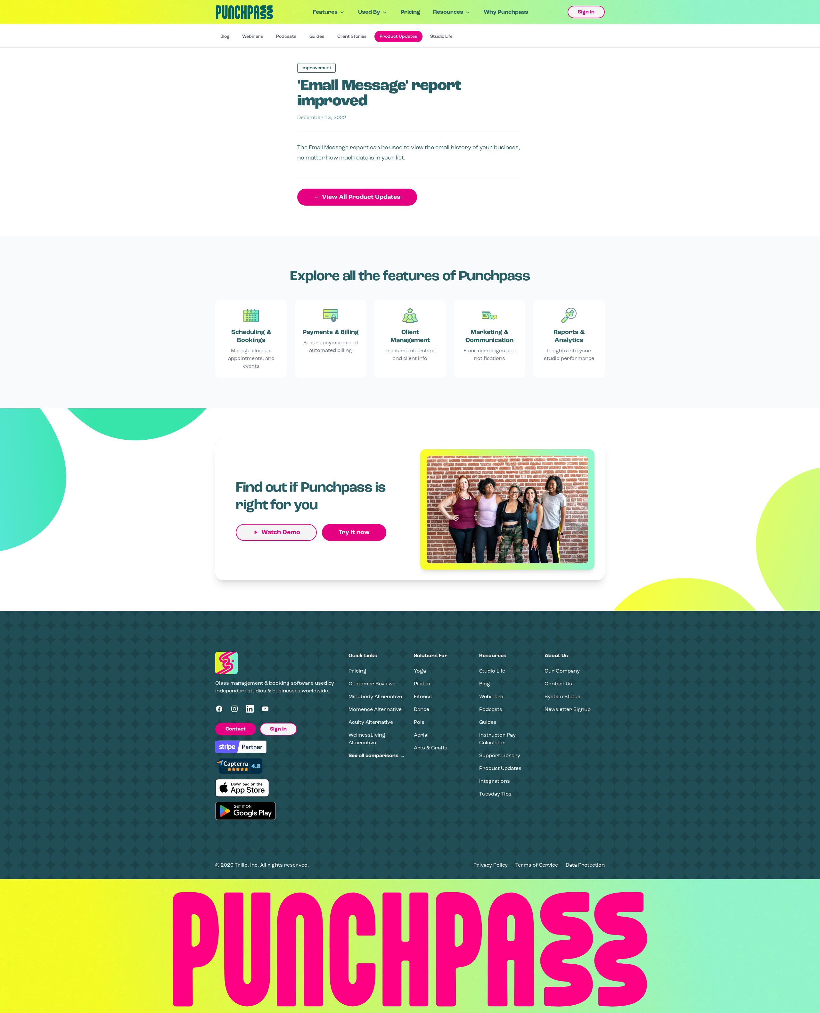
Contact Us (558, 684)
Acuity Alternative (370, 722)
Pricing (410, 12)
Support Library (499, 755)
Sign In (586, 12)
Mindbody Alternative (375, 696)
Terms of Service (536, 865)
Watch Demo (280, 532)
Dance (421, 709)
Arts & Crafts (430, 748)
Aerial (421, 735)
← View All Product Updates (357, 197)
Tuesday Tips (495, 794)
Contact (236, 729)
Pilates (422, 684)
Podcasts (286, 36)
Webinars (252, 36)
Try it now (354, 532)
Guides (316, 36)
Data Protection (585, 865)
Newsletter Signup (568, 709)
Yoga (420, 671)
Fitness (423, 696)
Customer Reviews (372, 684)
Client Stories (352, 36)
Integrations (494, 781)
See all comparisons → (376, 755)
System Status (562, 696)
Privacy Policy (490, 865)
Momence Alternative (375, 709)
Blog (224, 36)
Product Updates (398, 36)
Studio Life (441, 36)
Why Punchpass (506, 12)
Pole (419, 722)
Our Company (562, 671)
